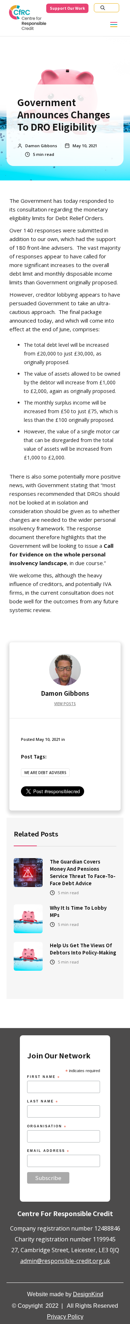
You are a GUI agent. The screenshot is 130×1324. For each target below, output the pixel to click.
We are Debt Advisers (45, 772)
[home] (27, 19)
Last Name (42, 1102)
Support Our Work (67, 8)
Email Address (48, 1151)
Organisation (46, 1126)
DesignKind (88, 1294)
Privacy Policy (65, 1317)
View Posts (65, 703)
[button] (118, 26)
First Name (43, 1077)
